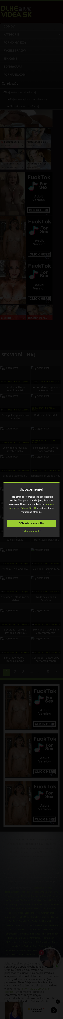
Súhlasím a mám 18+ (31, 523)
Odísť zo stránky (31, 531)
